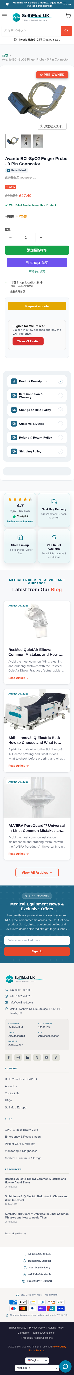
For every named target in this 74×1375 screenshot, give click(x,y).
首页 (5, 55)
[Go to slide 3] (68, 4)
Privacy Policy (37, 1327)
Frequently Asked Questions (37, 1337)
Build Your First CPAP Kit (21, 1079)
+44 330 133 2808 (20, 990)
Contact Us (12, 1093)
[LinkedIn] (27, 1057)
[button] (13, 141)
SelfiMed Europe (16, 1107)
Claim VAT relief (28, 341)
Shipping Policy (17, 1327)
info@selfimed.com (21, 1002)
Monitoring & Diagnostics (21, 1150)
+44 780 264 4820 (20, 996)
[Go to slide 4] (70, 4)
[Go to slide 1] (64, 4)
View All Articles (35, 872)
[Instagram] (18, 1057)
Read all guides (14, 1233)
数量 (7, 229)
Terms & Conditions (43, 1332)
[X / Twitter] (37, 1057)
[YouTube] (46, 1057)
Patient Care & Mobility (20, 1143)
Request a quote (37, 306)
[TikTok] (56, 1057)
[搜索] (66, 31)
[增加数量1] (41, 237)
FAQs (8, 1100)
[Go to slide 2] (66, 4)
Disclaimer (24, 1332)
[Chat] (65, 1366)
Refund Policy (56, 1327)
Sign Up (37, 951)
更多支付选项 (37, 271)
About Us (11, 1086)
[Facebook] (8, 1057)
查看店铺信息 (17, 291)
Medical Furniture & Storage (23, 1158)
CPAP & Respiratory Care (21, 1129)
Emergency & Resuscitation (23, 1136)
